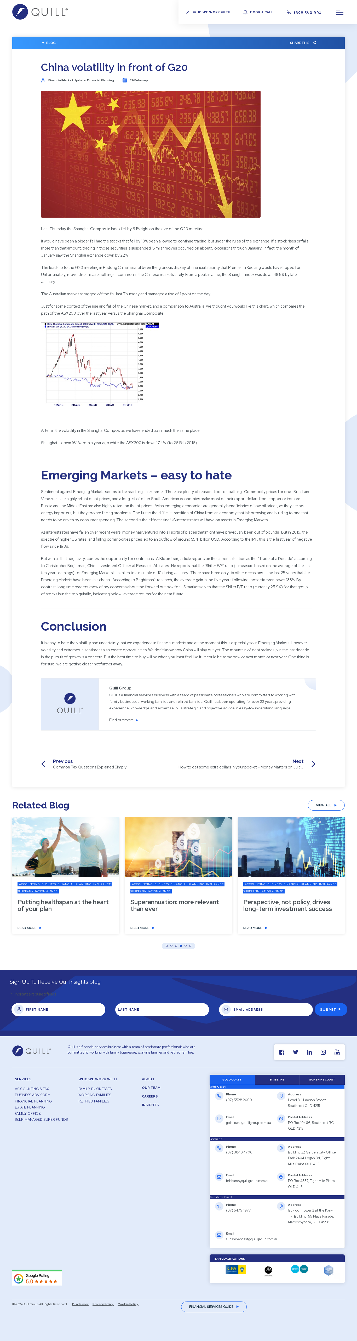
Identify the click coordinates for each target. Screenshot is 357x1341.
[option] (65, 879)
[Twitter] (295, 1052)
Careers (150, 1096)
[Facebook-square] (282, 1052)
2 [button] (171, 946)
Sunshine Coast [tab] (322, 1079)
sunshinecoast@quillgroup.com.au (252, 1239)
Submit (328, 1009)
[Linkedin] (309, 1052)
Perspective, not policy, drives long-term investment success (287, 905)
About (148, 1079)
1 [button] (167, 946)
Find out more (121, 720)
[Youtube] (337, 1052)
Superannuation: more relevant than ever (174, 905)
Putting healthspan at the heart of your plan (63, 905)
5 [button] (186, 946)
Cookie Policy (128, 1304)
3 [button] (176, 946)
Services (23, 1079)
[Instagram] (323, 1052)
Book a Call (261, 12)
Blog (51, 43)
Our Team (151, 1088)
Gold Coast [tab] (232, 1079)
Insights (150, 1105)
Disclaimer (80, 1304)
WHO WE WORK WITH (211, 12)
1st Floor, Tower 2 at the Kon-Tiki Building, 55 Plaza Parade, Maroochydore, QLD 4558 (311, 1216)
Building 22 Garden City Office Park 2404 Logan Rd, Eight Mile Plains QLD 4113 (312, 1158)
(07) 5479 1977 (238, 1210)
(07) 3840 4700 (239, 1152)
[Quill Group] (40, 18)
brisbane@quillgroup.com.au (247, 1181)
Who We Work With (97, 1079)
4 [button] (181, 946)
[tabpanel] (277, 1113)
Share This (299, 43)
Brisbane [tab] (277, 1079)
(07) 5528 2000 (239, 1100)
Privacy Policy (103, 1304)
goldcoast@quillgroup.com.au (248, 1123)
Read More (27, 928)
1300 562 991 (307, 12)
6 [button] (190, 946)
